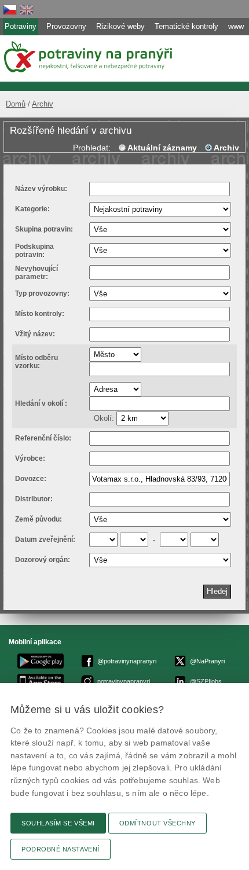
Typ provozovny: (42, 293)
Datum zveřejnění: (45, 539)
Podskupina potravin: (34, 251)
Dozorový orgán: (42, 560)
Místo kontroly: (39, 314)
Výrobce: (30, 458)
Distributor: (34, 499)
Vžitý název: (35, 334)
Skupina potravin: (44, 229)
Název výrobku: (41, 189)
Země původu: (38, 519)
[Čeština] (10, 9)
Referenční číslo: (43, 438)
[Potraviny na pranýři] (87, 56)
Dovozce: (30, 479)
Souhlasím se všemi (58, 823)
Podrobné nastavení (60, 849)
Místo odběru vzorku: (36, 362)
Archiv (42, 104)
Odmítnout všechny (157, 823)
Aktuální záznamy (162, 147)
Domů (15, 104)
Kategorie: (32, 209)
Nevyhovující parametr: (36, 273)
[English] (27, 9)
